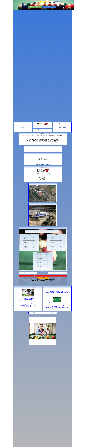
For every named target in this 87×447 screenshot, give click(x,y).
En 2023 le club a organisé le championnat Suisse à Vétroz (43, 312)
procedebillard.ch (42, 278)
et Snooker (42, 130)
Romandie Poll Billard (49, 7)
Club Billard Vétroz (34, 7)
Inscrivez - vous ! (62, 126)
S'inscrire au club (57, 272)
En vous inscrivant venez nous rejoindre (43, 164)
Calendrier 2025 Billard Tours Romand (43, 181)
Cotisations (23, 125)
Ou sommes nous (23, 127)
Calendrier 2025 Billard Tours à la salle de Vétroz (43, 173)
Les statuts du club (28, 272)
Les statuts (23, 126)
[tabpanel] (43, 130)
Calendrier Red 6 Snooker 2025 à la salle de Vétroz (42, 175)
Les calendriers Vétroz (42, 129)
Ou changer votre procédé (62, 127)
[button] (42, 185)
